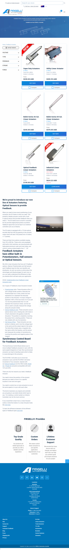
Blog (4, 531)
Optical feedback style (11, 310)
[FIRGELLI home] (34, 470)
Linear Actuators (39, 521)
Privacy (4, 537)
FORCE (5, 70)
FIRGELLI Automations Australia (42, 546)
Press (4, 533)
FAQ (4, 521)
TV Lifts (37, 526)
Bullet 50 (8, 366)
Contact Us (5, 524)
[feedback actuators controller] (49, 375)
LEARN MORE (55, 186)
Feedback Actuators (11, 44)
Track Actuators (39, 524)
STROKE (5, 65)
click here (7, 405)
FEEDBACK (6, 61)
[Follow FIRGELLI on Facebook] (22, 477)
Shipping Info (6, 535)
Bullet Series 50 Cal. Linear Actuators (54, 118)
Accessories (38, 528)
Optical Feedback (10, 364)
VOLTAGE (5, 52)
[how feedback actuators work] (49, 293)
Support (5, 526)
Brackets (37, 531)
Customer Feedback (8, 528)
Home (4, 44)
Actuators (38, 535)
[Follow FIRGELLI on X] (27, 477)
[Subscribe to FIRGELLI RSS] (47, 477)
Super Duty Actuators (31, 69)
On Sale (37, 519)
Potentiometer (9, 289)
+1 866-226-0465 (36, 510)
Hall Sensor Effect (10, 322)
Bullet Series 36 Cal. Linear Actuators (31, 118)
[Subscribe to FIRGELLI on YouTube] (37, 477)
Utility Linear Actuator (54, 69)
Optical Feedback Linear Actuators (30, 169)
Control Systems (39, 533)
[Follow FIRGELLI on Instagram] (42, 477)
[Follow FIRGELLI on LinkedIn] (32, 477)
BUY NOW (33, 83)
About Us (5, 519)
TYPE (4, 57)
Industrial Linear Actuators (52, 169)
